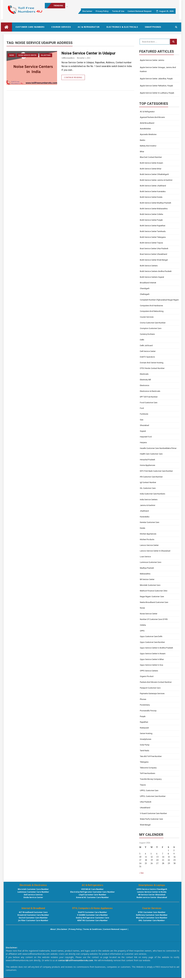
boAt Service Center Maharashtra (154, 209)
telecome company (148, 768)
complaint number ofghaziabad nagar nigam (159, 300)
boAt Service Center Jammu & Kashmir (156, 180)
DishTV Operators (147, 357)
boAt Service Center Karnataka (153, 191)
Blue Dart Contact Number (151, 157)
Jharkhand (144, 511)
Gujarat (143, 431)
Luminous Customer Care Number (33, 892)
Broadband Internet (148, 283)
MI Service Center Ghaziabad (151, 894)
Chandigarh (145, 288)
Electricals (144, 374)
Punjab (143, 716)
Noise (11, 55)
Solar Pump (145, 745)
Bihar (142, 151)
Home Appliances (147, 465)
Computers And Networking (151, 311)
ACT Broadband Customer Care (33, 912)
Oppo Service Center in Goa (151, 665)
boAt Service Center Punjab (151, 220)
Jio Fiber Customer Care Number (33, 920)
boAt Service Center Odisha (151, 214)
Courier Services (61, 27)
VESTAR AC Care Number (92, 889)
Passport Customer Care (150, 688)
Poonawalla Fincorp (148, 711)
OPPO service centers (149, 671)
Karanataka (144, 517)
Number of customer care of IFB (154, 619)
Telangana (144, 762)
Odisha (143, 625)
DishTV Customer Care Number (92, 912)
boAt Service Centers (149, 266)
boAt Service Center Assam (151, 163)
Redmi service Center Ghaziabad (152, 897)
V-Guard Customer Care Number (153, 813)
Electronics (144, 385)
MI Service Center (147, 579)
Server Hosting (146, 733)
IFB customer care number (151, 477)
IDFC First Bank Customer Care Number (156, 471)
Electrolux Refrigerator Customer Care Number (92, 892)
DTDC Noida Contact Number (152, 368)
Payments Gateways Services (152, 693)
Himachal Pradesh (147, 460)
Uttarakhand (145, 808)
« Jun (141, 872)
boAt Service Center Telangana (153, 237)
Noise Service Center (27, 55)
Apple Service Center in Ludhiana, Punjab (157, 93)
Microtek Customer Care (150, 585)
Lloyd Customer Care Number (92, 894)
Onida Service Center (33, 897)
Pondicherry (145, 705)
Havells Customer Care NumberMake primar (158, 448)
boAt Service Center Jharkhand (153, 186)
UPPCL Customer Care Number (153, 796)
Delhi (142, 340)
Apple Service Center (75, 6)
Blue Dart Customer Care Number (152, 917)
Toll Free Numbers (147, 773)
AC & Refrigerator (89, 27)
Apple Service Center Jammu (152, 60)
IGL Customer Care (148, 488)
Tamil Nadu (144, 750)
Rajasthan (46, 55)
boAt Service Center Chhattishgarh (154, 174)
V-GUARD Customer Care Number (92, 915)
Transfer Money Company (151, 779)
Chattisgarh (145, 294)
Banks (142, 140)
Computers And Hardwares (151, 305)
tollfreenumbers (68, 58)
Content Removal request (115, 929)
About (53, 929)
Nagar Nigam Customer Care (152, 596)
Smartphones (153, 27)
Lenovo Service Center (149, 545)
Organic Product (147, 676)
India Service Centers (149, 499)
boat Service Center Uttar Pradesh (154, 248)
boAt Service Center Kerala (151, 197)
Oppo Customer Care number (152, 642)
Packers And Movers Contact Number (156, 682)
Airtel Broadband (147, 123)
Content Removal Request (139, 11)
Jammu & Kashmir (147, 505)
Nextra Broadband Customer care (154, 602)
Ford (142, 408)
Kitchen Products (147, 539)
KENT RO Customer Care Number (92, 920)
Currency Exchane (147, 334)
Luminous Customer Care (150, 562)
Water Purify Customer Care (151, 819)
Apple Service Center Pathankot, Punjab (156, 86)
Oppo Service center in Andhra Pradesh (156, 648)
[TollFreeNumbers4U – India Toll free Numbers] (6, 27)
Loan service (145, 557)
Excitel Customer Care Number (33, 917)
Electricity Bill (145, 380)
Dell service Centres (33, 894)
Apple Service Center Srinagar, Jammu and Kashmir (158, 69)
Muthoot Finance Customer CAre (153, 591)
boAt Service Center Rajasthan (152, 226)
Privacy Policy (102, 11)
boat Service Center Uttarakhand (153, 254)
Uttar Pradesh (145, 802)
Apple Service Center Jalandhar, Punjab (156, 79)
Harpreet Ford (146, 437)
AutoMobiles (145, 129)
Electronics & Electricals (122, 27)
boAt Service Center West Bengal (154, 260)
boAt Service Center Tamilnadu (153, 231)
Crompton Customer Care (150, 328)
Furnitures (144, 414)
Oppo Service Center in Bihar (152, 659)
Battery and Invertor (148, 146)
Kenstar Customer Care (149, 522)
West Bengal (145, 825)
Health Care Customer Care (151, 454)
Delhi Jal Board (146, 345)
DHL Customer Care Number (152, 920)
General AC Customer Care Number (92, 897)
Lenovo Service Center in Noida (151, 892)
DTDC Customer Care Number (152, 912)
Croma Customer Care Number (153, 323)
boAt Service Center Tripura (151, 243)
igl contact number (148, 482)
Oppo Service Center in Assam (153, 653)
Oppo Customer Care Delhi (151, 636)
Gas (141, 420)
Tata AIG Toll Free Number (151, 756)
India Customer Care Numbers (152, 494)
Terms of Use (118, 11)
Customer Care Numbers (30, 27)
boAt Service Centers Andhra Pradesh (156, 271)
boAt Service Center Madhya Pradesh (155, 203)
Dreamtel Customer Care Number (33, 915)
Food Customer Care (148, 402)
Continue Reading (73, 77)
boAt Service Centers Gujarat (152, 277)
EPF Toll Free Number (149, 397)
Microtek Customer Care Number (33, 889)
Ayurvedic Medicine (148, 134)
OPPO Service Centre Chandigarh (151, 889)
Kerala (142, 528)
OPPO (142, 631)
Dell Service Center (148, 351)
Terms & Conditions (92, 929)
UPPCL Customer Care (149, 790)
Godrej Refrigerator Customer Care (92, 917)
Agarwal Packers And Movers (152, 117)
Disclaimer (87, 11)
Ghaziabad (144, 425)
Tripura (143, 785)
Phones (143, 699)
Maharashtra (145, 574)
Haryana (143, 442)
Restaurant (144, 728)
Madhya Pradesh (147, 568)
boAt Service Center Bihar (150, 169)
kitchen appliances (148, 534)
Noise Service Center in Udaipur (88, 53)
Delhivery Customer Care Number (152, 915)
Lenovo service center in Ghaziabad (155, 551)
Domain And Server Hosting (151, 363)
